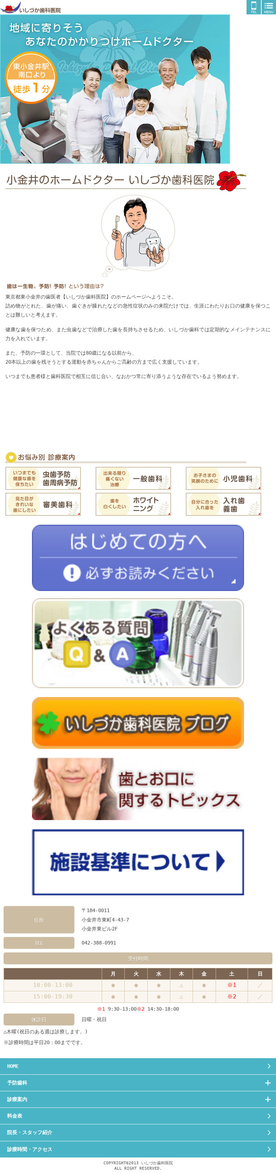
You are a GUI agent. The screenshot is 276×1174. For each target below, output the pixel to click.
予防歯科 (17, 1083)
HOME (13, 1066)
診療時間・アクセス (29, 1149)
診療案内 (17, 1099)
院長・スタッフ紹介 (29, 1132)
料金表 (14, 1116)
